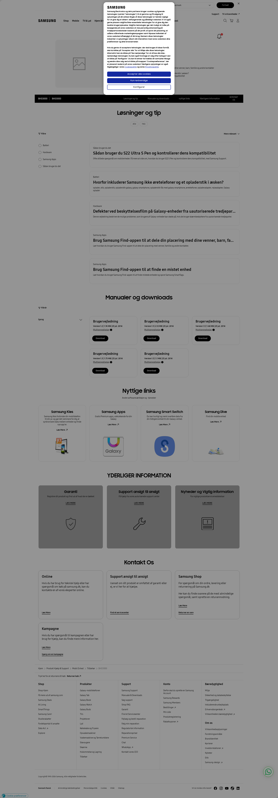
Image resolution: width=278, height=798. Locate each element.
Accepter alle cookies (139, 74)
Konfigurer (139, 87)
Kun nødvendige (139, 81)
